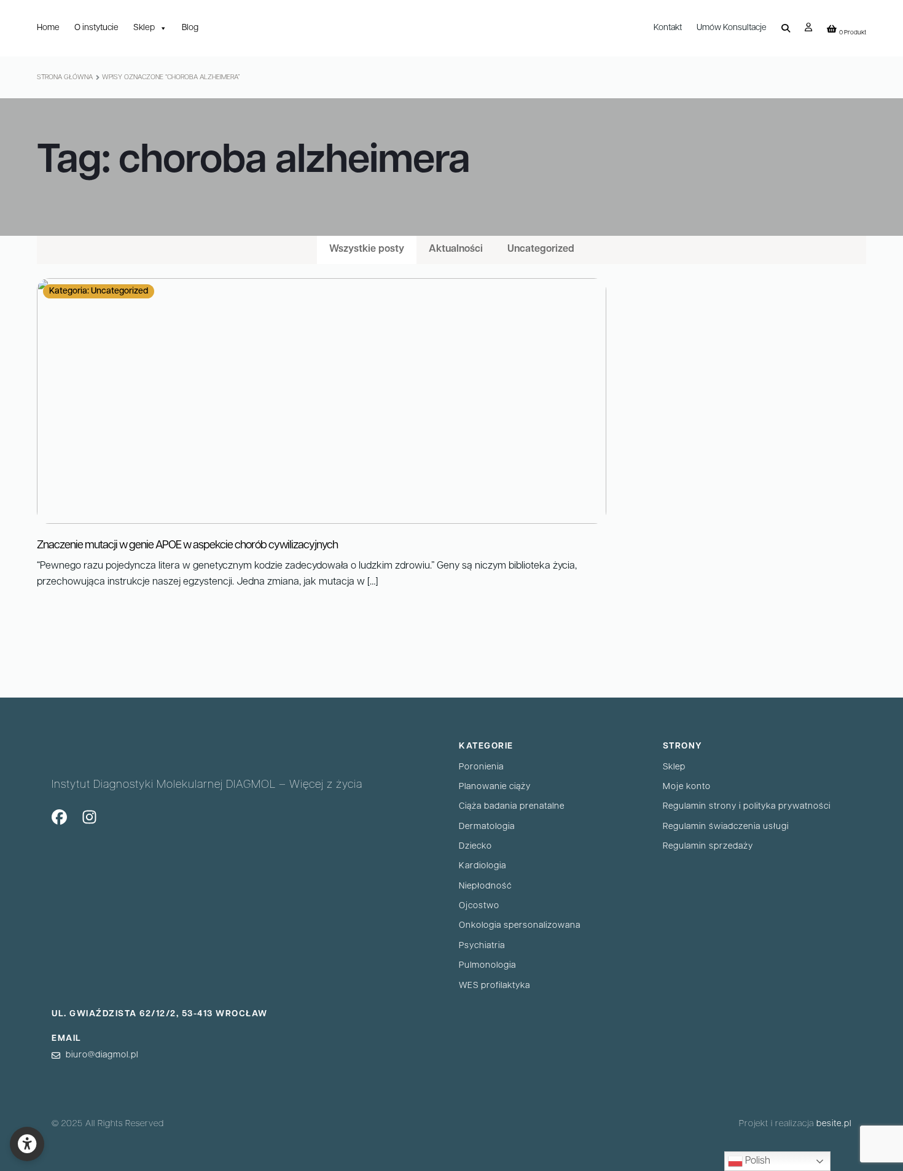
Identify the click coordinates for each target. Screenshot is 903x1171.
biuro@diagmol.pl (102, 1055)
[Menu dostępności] (27, 1144)
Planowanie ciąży (495, 787)
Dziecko (475, 846)
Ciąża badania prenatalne (512, 806)
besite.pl (833, 1124)
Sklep (144, 28)
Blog (190, 28)
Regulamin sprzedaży (708, 846)
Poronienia (481, 767)
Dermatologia (487, 826)
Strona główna (65, 77)
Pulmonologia (487, 965)
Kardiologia (482, 866)
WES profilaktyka (494, 985)
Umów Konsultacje (732, 28)
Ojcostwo (479, 906)
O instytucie (96, 28)
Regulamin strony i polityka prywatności (747, 806)
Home (48, 28)
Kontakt (668, 28)
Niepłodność (485, 886)
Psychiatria (482, 946)
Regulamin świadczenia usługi (726, 826)
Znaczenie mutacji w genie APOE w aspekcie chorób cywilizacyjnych (187, 545)
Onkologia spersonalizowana (519, 925)
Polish (756, 1161)
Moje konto (687, 787)
